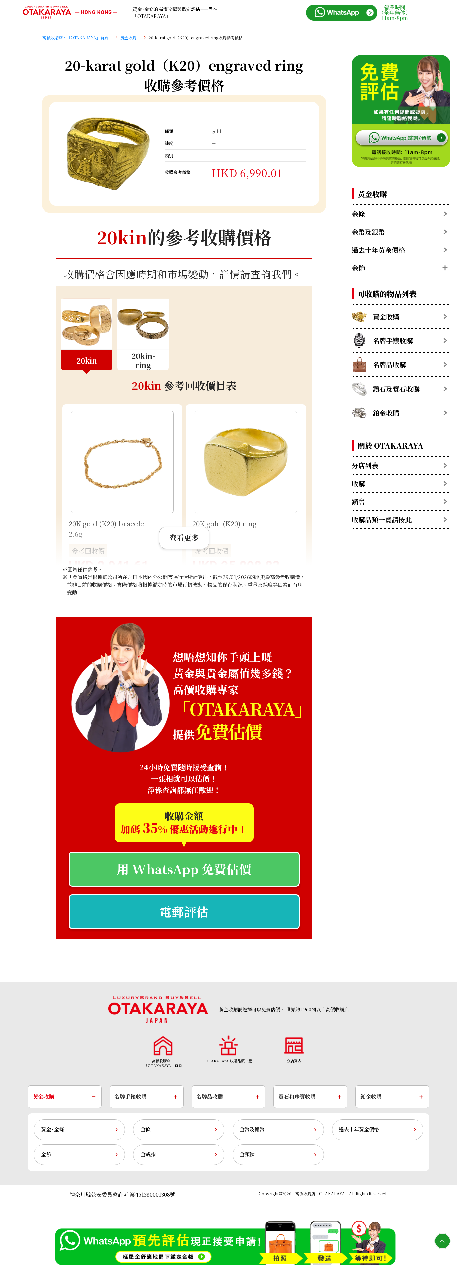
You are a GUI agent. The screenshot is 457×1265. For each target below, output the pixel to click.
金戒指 (148, 1154)
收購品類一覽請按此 (382, 519)
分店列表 (365, 465)
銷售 (358, 501)
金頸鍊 (247, 1154)
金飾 (46, 1154)
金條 (146, 1129)
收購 (358, 483)
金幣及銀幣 (252, 1129)
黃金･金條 (52, 1129)
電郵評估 (184, 911)
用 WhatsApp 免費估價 (184, 869)
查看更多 (184, 537)
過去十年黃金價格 (359, 1129)
